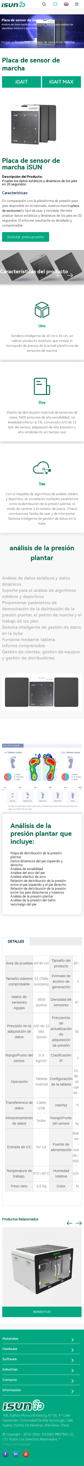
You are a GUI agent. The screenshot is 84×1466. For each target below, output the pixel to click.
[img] (30, 123)
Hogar (5, 42)
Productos (22, 42)
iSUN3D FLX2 (42, 1311)
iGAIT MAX (61, 82)
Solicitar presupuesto (25, 237)
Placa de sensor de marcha (54, 42)
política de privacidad (16, 1444)
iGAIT (21, 82)
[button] (59, 275)
